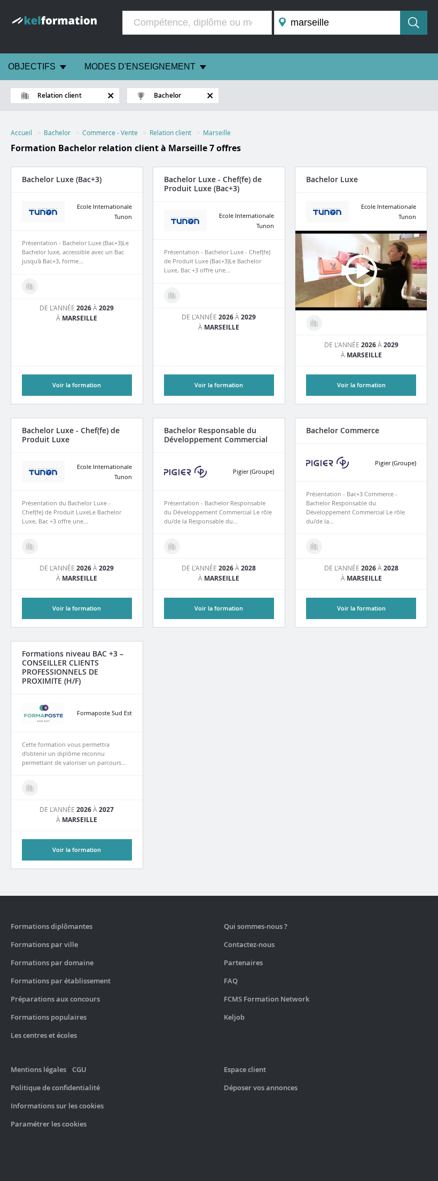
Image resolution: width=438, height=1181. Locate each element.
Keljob (234, 1017)
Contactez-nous (249, 944)
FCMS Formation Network (266, 999)
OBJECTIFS (32, 66)
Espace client (245, 1069)
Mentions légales (38, 1069)
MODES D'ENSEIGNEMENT (139, 66)
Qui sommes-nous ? (255, 926)
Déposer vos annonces (261, 1087)
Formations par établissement (61, 981)
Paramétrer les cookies (49, 1124)
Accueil (21, 132)
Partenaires (243, 962)
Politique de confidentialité (55, 1087)
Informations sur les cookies (57, 1105)
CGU (79, 1069)
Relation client (170, 132)
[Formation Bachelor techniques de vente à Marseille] (30, 788)
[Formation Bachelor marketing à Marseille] (172, 295)
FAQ (231, 981)
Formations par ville (44, 944)
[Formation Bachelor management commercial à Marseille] (172, 546)
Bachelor (57, 132)
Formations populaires (49, 1017)
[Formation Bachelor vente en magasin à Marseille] (30, 286)
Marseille (217, 132)
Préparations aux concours (55, 999)
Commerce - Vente (110, 132)
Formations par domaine (52, 962)
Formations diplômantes (51, 926)
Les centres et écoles (44, 1035)
